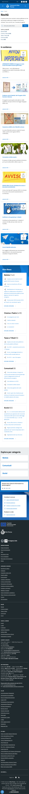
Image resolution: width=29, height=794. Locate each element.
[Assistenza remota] (21, 785)
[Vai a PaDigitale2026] (9, 540)
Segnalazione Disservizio (6, 704)
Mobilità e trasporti (5, 590)
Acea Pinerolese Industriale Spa (8, 745)
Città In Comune (16, 785)
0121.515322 (6, 645)
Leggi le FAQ (3, 700)
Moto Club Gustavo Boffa (6, 767)
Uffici (2, 552)
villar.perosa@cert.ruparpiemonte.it (11, 650)
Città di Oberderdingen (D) (6, 740)
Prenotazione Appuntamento (7, 702)
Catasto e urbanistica (5, 579)
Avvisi (2, 616)
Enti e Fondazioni (4, 556)
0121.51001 (5, 644)
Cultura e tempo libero (6, 582)
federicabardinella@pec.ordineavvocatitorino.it (13, 686)
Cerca (25, 26)
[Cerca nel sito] (25, 6)
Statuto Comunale (5, 711)
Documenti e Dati (5, 554)
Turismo (2, 597)
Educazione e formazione (6, 584)
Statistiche (3, 724)
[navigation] (3, 6)
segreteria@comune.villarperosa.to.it (12, 652)
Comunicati (3, 613)
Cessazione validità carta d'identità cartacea (13, 127)
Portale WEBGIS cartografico (7, 758)
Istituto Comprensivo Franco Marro (8, 764)
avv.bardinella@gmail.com (10, 685)
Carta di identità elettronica (9, 247)
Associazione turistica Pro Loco (8, 756)
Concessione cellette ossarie (9, 157)
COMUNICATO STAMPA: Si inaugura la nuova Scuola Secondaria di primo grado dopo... (13, 64)
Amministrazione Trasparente (7, 693)
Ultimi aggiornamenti (5, 722)
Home (2, 11)
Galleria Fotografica (5, 630)
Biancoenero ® (10, 788)
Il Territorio (3, 627)
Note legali (3, 715)
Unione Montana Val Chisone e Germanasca (11, 751)
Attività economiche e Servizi (7, 634)
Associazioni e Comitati (6, 636)
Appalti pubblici (4, 575)
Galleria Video (4, 632)
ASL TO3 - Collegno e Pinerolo (7, 747)
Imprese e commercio (5, 588)
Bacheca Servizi (4, 708)
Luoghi (2, 625)
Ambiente (3, 571)
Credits (2, 719)
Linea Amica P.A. (4, 749)
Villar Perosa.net (4, 742)
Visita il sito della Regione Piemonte (9, 734)
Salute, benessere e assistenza (8, 593)
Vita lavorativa (4, 599)
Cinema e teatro (4, 609)
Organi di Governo (5, 548)
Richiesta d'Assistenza (6, 706)
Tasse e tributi (4, 611)
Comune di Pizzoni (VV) (6, 738)
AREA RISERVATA (14, 792)
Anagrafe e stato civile (6, 573)
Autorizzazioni (4, 577)
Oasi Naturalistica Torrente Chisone (9, 762)
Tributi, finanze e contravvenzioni (8, 595)
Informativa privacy (5, 713)
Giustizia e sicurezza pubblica (7, 586)
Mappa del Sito (4, 726)
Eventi (2, 623)
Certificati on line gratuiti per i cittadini (11, 217)
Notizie (2, 607)
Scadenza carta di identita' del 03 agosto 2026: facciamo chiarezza (14, 96)
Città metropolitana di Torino (7, 736)
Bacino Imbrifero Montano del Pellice (9, 753)
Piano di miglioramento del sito (8, 697)
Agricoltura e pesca (5, 568)
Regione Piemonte (5, 1)
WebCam (3, 760)
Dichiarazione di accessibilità (7, 695)
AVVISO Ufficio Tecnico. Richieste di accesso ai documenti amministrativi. (13, 186)
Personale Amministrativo (6, 559)
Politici (2, 561)
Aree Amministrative (5, 550)
